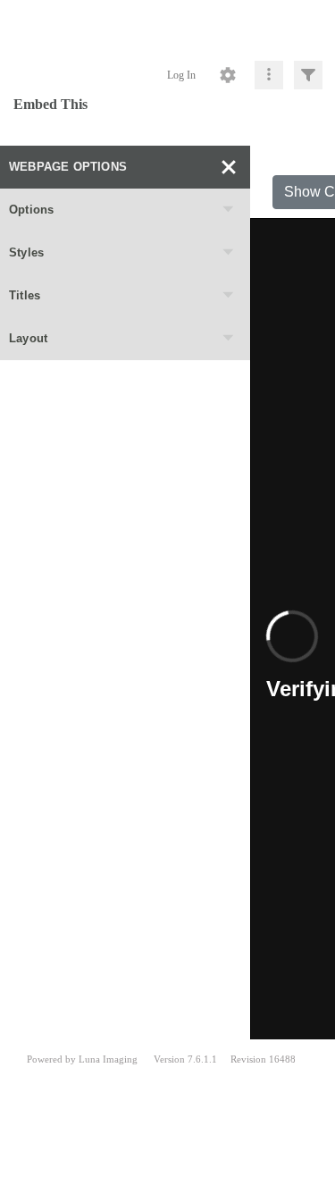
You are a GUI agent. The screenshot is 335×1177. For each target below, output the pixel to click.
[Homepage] (167, 27)
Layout (28, 338)
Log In (181, 75)
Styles (26, 252)
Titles (24, 295)
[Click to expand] (308, 75)
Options (31, 209)
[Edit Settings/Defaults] (227, 75)
